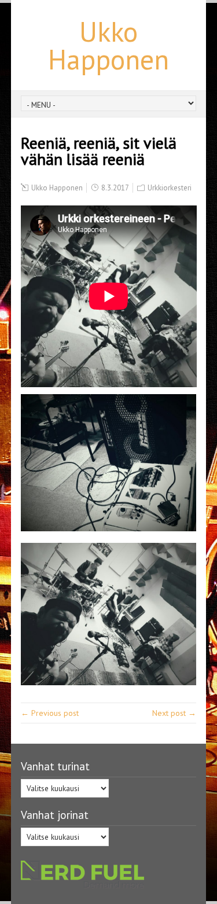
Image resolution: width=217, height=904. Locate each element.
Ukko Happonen (108, 45)
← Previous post (50, 713)
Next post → (174, 713)
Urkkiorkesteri (170, 188)
